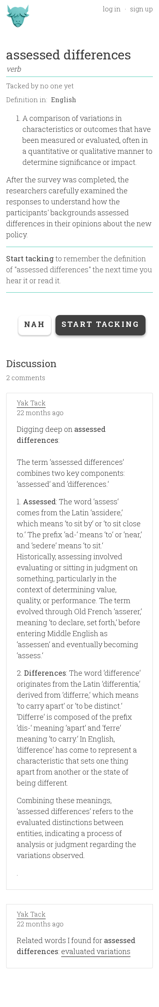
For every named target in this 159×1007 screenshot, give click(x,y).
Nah (34, 324)
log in (112, 8)
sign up (141, 8)
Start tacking (30, 258)
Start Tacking (100, 324)
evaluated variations (95, 951)
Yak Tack (31, 402)
